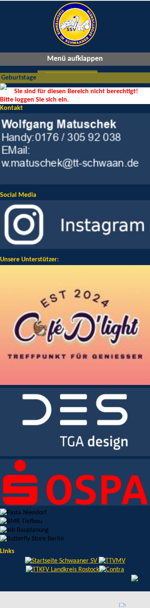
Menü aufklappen (75, 59)
